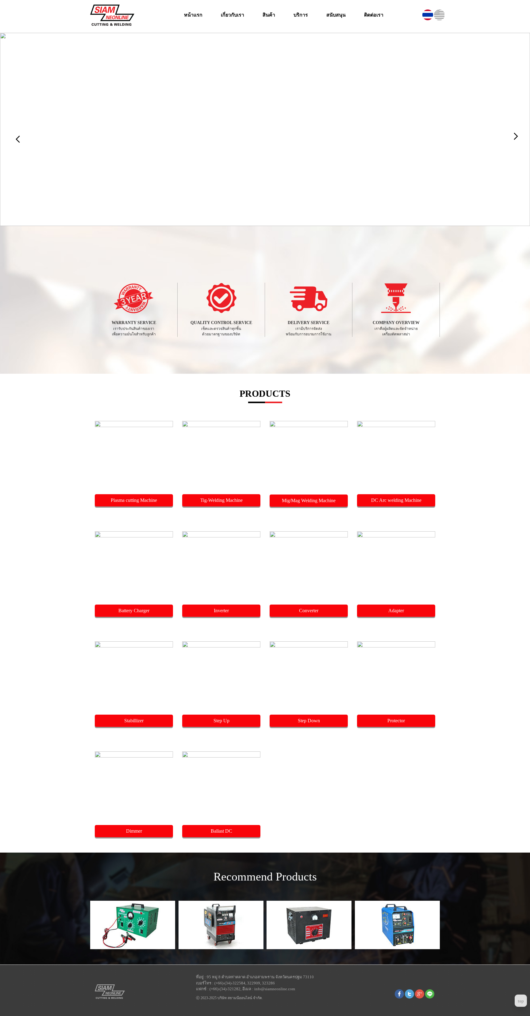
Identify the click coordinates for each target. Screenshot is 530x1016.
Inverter (221, 610)
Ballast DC (221, 831)
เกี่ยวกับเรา (232, 14)
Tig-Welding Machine (221, 500)
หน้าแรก (193, 14)
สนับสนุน (336, 14)
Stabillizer (134, 720)
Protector (396, 720)
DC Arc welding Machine (396, 500)
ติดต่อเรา (373, 14)
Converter (308, 610)
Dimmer (134, 831)
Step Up (221, 720)
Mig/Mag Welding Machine (309, 500)
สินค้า (269, 14)
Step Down (309, 720)
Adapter (396, 610)
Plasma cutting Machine (134, 500)
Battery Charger (133, 610)
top (521, 1001)
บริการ (301, 14)
